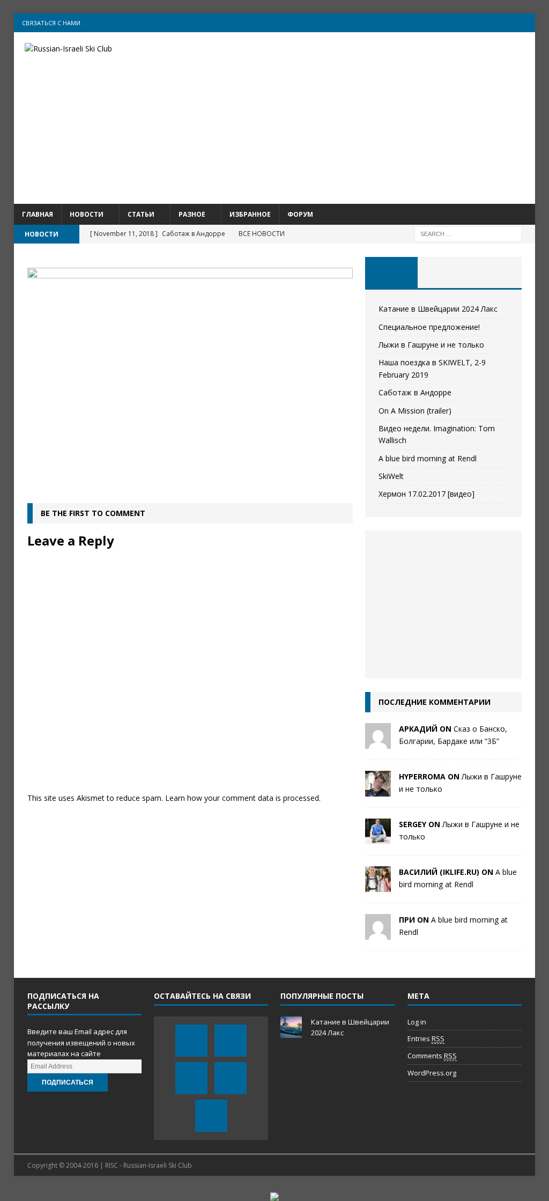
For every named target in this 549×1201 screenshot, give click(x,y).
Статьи (141, 214)
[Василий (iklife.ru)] (378, 886)
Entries (425, 1038)
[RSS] (525, 22)
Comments (432, 1055)
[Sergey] (378, 838)
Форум (300, 214)
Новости (86, 214)
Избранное (250, 214)
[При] (378, 934)
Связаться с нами (51, 23)
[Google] (504, 22)
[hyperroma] (378, 790)
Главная (37, 214)
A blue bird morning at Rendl (428, 458)
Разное (192, 214)
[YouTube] (483, 22)
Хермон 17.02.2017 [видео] (426, 494)
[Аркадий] (378, 743)
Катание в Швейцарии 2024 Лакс (438, 309)
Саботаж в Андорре (415, 392)
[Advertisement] (358, 118)
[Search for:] (468, 233)
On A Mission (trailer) (415, 411)
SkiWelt (391, 476)
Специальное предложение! (429, 327)
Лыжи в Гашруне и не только (431, 345)
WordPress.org (431, 1073)
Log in (416, 1022)
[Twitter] (463, 22)
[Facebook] (442, 22)
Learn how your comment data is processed (242, 798)
